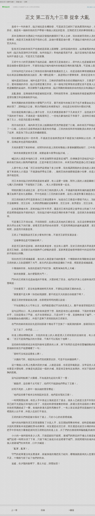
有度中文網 (9, 2)
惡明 (25, 2)
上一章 (14, 510)
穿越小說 (19, 2)
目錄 (43, 510)
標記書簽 (90, 7)
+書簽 (71, 510)
